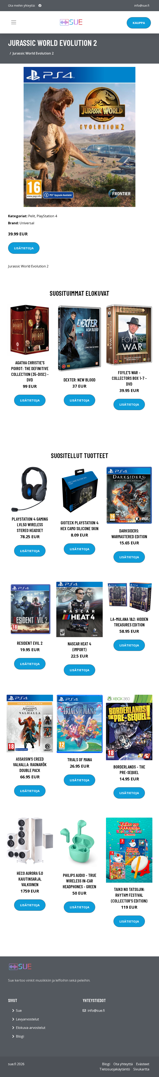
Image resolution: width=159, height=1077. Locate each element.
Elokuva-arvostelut (30, 1027)
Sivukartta (141, 1069)
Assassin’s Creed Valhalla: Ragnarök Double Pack (30, 764)
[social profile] (40, 5)
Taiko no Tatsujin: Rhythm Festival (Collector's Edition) (129, 895)
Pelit (31, 216)
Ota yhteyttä (123, 1064)
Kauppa (139, 23)
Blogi (20, 1036)
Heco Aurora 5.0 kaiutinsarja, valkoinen (30, 878)
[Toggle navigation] (13, 22)
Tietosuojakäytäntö (114, 1069)
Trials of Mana (79, 759)
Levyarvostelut (27, 1019)
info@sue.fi (141, 5)
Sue (19, 1010)
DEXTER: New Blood (79, 379)
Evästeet (142, 1064)
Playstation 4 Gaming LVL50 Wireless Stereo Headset (30, 524)
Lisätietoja (24, 248)
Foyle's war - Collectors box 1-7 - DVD (129, 378)
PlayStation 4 (47, 216)
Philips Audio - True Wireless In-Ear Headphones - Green (79, 881)
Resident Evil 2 (30, 643)
